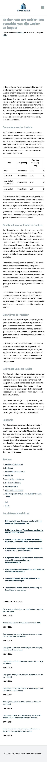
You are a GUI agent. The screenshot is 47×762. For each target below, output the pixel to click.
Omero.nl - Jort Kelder (14, 490)
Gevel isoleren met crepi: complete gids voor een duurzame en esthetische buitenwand (21, 730)
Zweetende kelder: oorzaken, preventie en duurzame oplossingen (22, 579)
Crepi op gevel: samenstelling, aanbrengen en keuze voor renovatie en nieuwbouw (23, 635)
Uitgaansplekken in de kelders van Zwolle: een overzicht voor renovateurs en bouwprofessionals (24, 560)
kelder (5, 35)
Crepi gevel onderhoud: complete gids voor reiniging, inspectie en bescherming (23, 648)
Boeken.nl (9, 468)
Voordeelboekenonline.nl (15, 472)
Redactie (20, 33)
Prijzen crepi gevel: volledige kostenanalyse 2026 (22, 622)
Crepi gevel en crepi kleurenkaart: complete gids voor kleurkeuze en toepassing (23, 689)
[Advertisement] (23, 61)
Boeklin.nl (9, 475)
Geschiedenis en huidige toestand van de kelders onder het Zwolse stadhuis (24, 549)
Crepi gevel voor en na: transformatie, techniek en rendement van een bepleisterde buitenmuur (22, 716)
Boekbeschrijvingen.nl (14, 464)
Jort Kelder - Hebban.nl (14, 479)
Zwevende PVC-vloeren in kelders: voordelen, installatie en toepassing (24, 570)
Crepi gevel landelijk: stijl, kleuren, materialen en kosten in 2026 (23, 675)
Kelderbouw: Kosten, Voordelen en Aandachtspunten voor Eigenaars (24, 531)
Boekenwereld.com (13, 483)
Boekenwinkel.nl (11, 486)
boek (7, 506)
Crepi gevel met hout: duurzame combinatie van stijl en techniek (23, 662)
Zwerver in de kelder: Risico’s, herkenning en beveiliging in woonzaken (23, 588)
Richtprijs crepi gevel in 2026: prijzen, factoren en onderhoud (22, 702)
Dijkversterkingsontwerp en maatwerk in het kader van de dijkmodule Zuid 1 (23, 522)
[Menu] (42, 7)
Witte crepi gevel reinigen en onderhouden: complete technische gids (23, 610)
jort (6, 502)
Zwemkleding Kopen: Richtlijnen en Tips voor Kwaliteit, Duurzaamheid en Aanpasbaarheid (23, 540)
